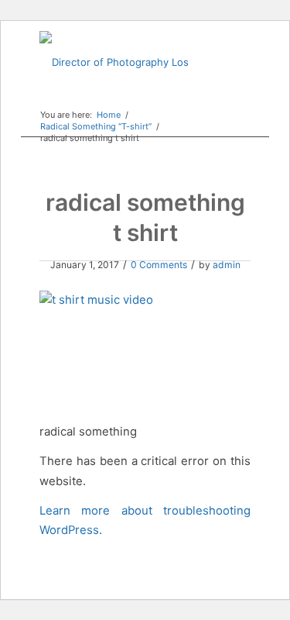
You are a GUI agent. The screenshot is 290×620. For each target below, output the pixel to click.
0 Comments (159, 264)
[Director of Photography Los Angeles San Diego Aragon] (123, 62)
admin (227, 264)
